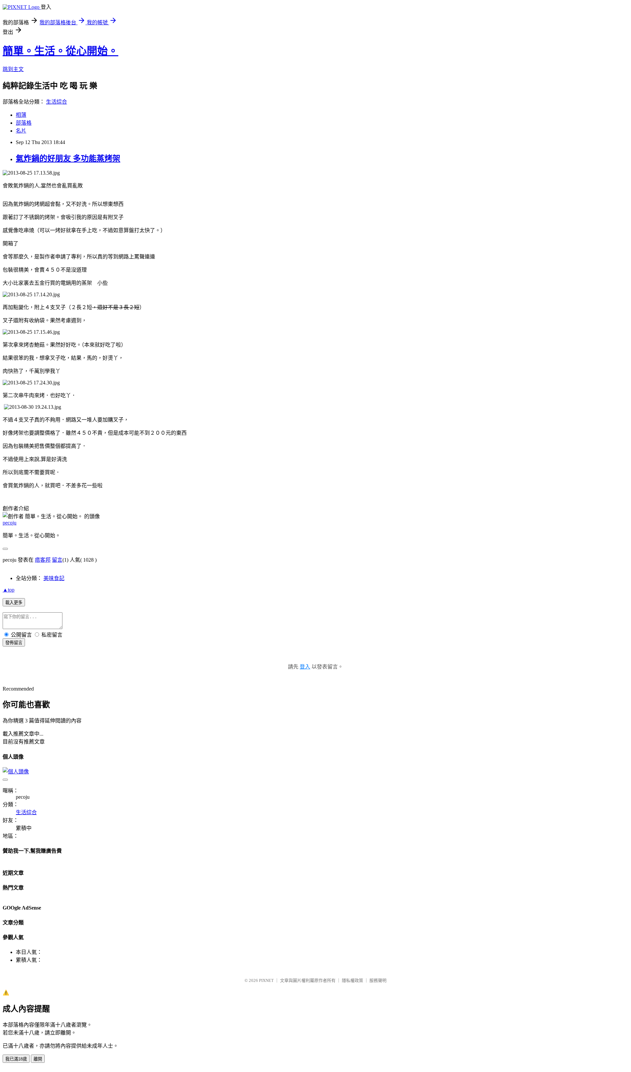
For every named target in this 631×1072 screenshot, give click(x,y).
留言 (57, 560)
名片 (21, 131)
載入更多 (13, 602)
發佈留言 (13, 642)
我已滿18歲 (16, 1059)
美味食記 (53, 578)
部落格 (24, 123)
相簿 (21, 115)
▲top (8, 590)
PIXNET (266, 980)
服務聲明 (377, 980)
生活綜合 (56, 102)
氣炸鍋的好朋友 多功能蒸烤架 (68, 158)
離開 (38, 1059)
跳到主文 (13, 69)
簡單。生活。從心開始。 (60, 51)
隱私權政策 (352, 980)
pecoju (9, 522)
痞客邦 (43, 560)
